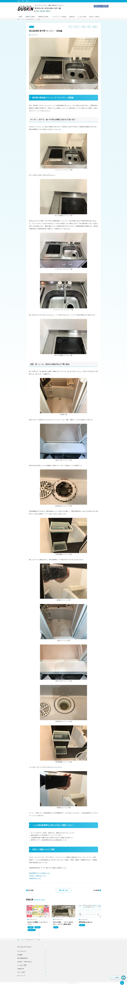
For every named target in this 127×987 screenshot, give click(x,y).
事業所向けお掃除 (43, 16)
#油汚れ (95, 26)
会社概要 (19, 954)
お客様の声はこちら (35, 878)
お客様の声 (72, 16)
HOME (20, 16)
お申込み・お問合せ (94, 16)
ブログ (31, 26)
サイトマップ (21, 975)
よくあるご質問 (82, 16)
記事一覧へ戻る (63, 890)
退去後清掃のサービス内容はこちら (39, 873)
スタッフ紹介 (21, 972)
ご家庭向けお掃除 (29, 16)
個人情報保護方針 (22, 958)
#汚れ (89, 26)
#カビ (70, 26)
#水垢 (83, 26)
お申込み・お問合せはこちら (37, 875)
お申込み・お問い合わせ (24, 961)
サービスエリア (21, 951)
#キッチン (77, 26)
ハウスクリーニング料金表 (59, 16)
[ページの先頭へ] (122, 983)
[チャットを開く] (123, 978)
